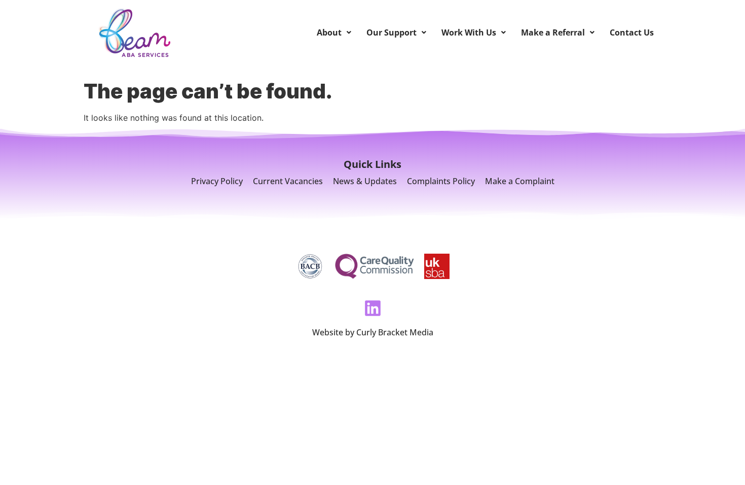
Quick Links (372, 164)
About (329, 32)
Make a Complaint (519, 181)
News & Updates (365, 181)
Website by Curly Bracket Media (372, 332)
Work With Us (468, 32)
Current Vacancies (288, 181)
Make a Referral (553, 32)
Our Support (391, 32)
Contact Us (632, 32)
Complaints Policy (441, 181)
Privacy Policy (217, 181)
